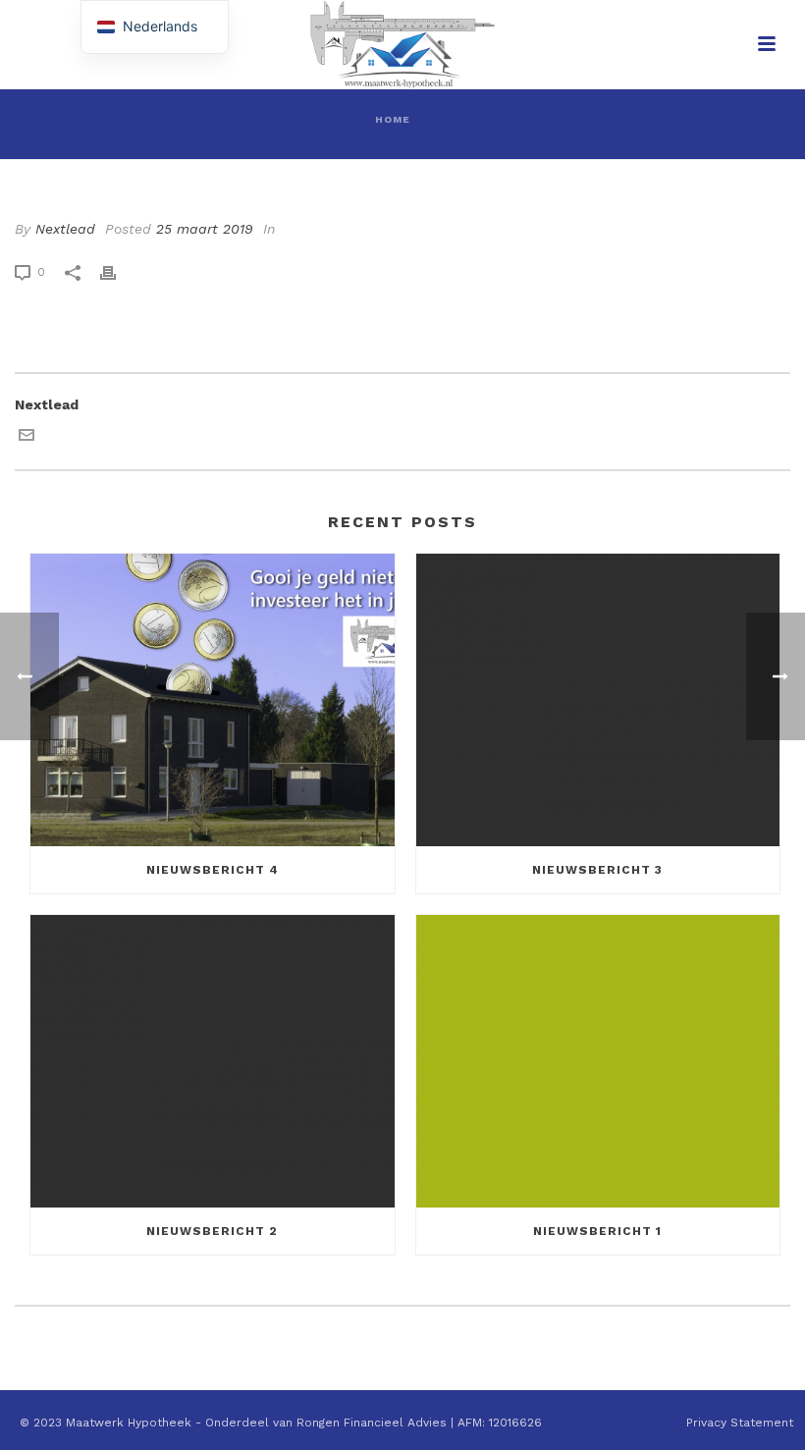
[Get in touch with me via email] (26, 438)
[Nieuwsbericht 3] (598, 700)
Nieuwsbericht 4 (212, 870)
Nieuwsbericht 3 (597, 870)
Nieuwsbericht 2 (212, 1231)
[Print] (117, 271)
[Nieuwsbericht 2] (212, 1061)
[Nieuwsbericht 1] (598, 1061)
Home (392, 119)
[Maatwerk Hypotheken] (402, 44)
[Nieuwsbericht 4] (212, 700)
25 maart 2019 (204, 229)
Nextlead (65, 229)
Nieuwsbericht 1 (597, 1231)
